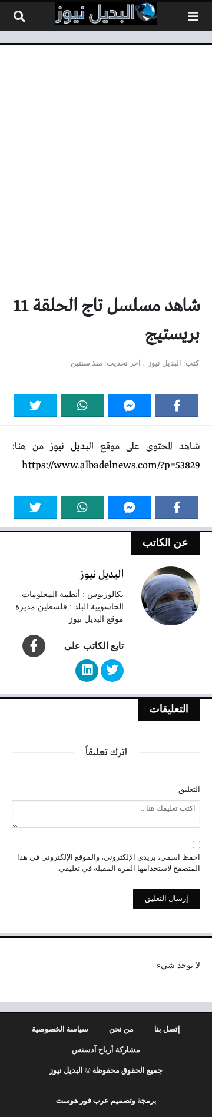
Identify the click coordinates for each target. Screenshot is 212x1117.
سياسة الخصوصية (60, 1029)
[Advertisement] (106, 174)
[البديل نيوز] (106, 13)
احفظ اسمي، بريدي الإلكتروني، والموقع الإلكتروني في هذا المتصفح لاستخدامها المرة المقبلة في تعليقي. (108, 863)
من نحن (121, 1029)
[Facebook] (176, 405)
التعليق (189, 789)
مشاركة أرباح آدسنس (106, 1050)
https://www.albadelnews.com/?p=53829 (111, 465)
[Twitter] (35, 405)
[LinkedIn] (86, 670)
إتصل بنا (167, 1029)
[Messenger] (129, 405)
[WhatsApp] (82, 405)
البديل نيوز (164, 363)
